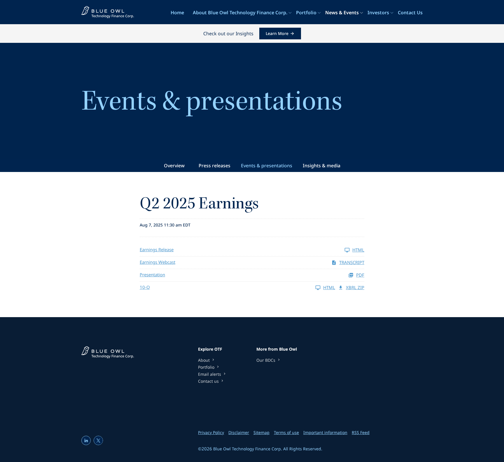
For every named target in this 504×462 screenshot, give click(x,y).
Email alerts (209, 374)
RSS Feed (361, 433)
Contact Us (410, 12)
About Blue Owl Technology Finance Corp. (240, 12)
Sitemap (261, 433)
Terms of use (286, 433)
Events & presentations (266, 165)
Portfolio (306, 12)
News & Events (342, 12)
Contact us (208, 381)
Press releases (214, 165)
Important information (325, 433)
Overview (174, 165)
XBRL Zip (355, 287)
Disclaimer (238, 433)
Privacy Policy (211, 433)
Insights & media (321, 165)
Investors (378, 12)
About (204, 360)
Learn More (277, 33)
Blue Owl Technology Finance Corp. (247, 449)
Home (177, 12)
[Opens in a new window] (86, 440)
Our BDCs (265, 360)
